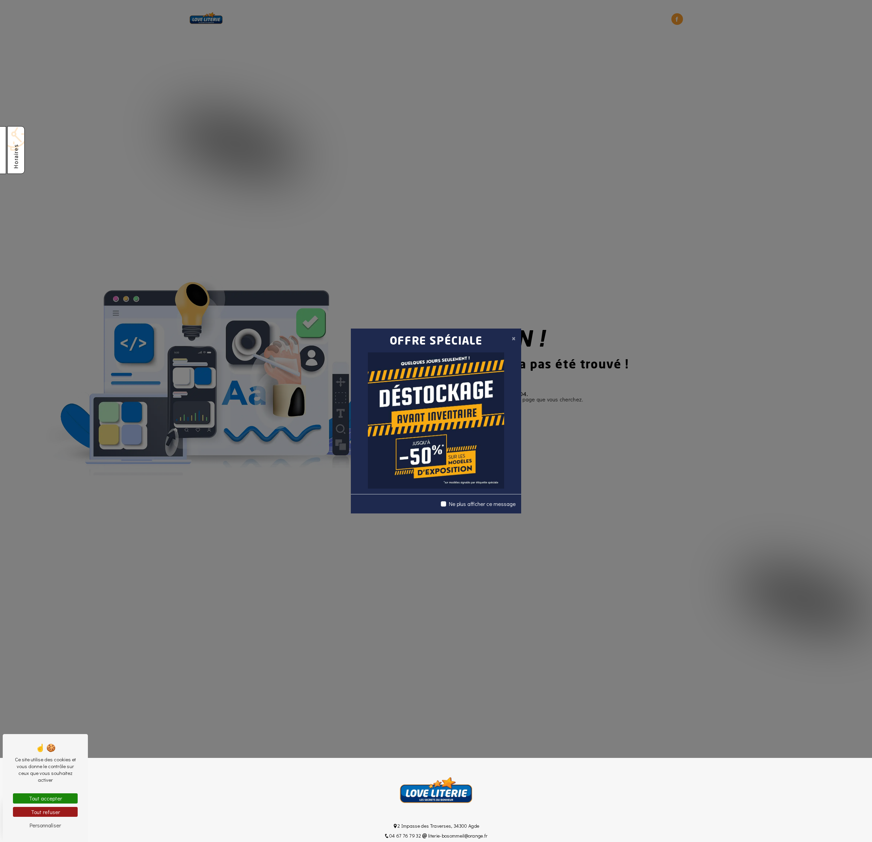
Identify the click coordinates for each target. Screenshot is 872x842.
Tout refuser (45, 811)
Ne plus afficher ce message (482, 503)
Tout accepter (45, 798)
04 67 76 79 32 (405, 835)
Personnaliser (45, 825)
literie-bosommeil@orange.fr (457, 835)
